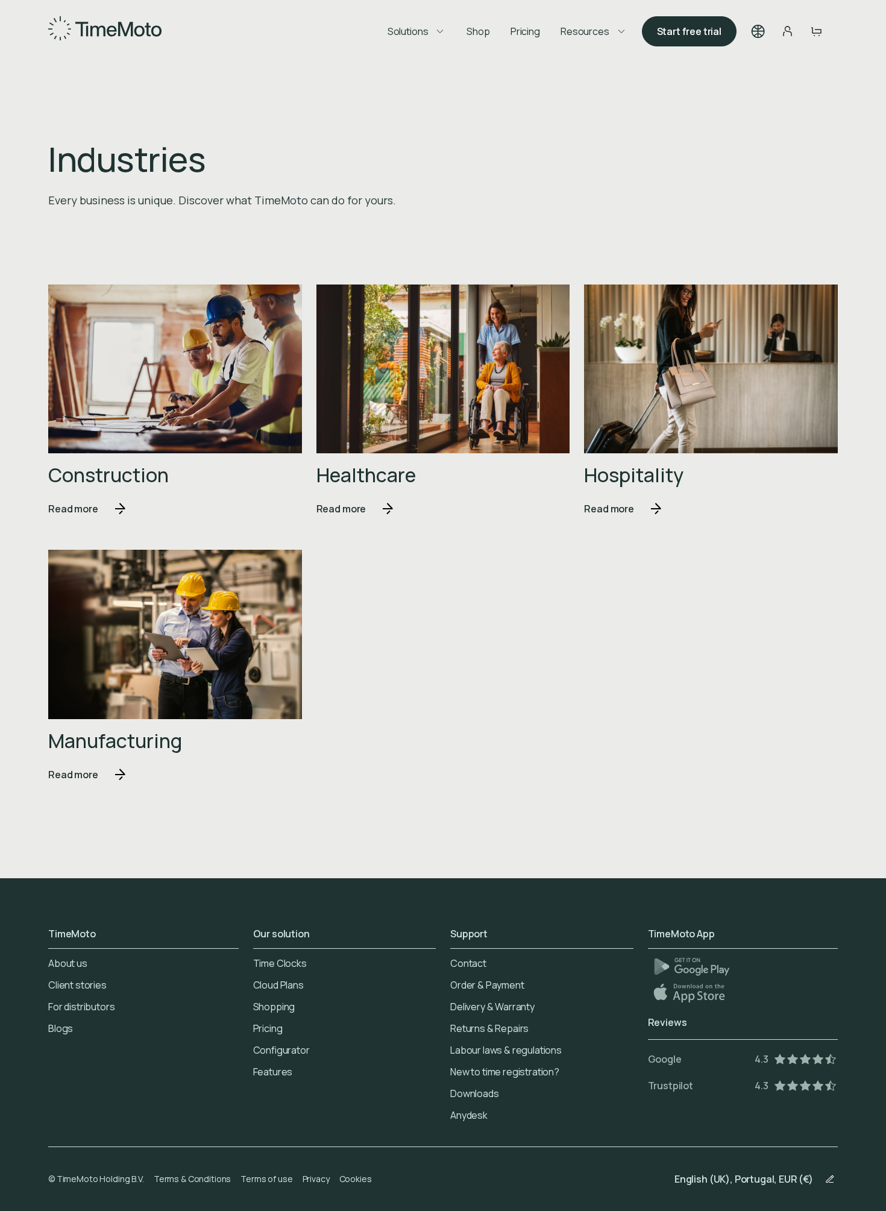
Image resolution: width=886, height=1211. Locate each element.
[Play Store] (691, 967)
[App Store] (690, 992)
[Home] (105, 31)
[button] (758, 31)
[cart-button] (816, 31)
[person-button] (787, 31)
